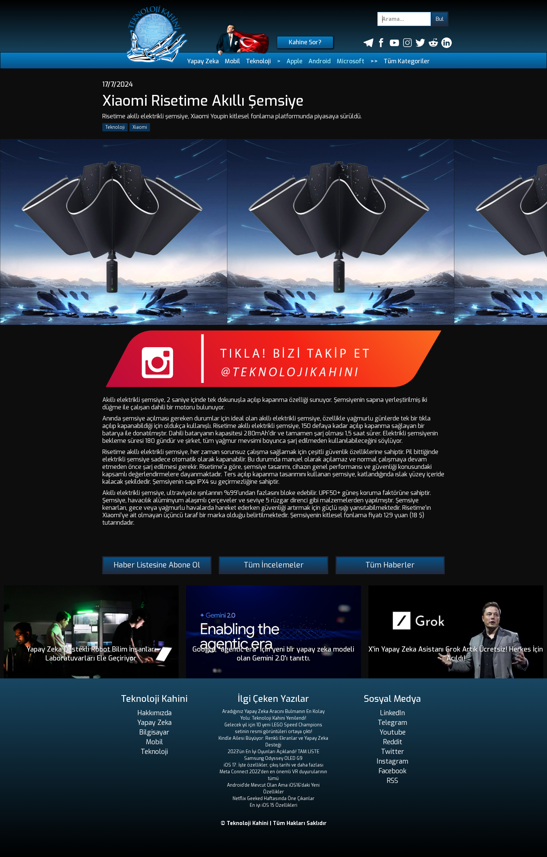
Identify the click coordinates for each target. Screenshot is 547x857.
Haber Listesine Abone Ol (156, 565)
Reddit (392, 742)
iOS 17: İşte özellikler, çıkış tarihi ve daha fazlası (273, 765)
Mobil (232, 61)
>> (374, 61)
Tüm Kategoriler (407, 61)
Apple (295, 61)
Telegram (392, 722)
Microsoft (350, 61)
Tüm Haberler (390, 565)
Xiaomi (139, 127)
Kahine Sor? (305, 42)
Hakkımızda (154, 713)
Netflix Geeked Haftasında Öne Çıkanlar (273, 799)
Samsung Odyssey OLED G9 (273, 758)
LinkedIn (392, 713)
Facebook (392, 771)
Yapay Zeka (203, 61)
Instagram (392, 761)
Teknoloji (258, 61)
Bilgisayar (154, 732)
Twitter (392, 751)
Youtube (393, 732)
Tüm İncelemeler (274, 565)
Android (319, 61)
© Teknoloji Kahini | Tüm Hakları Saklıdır (274, 823)
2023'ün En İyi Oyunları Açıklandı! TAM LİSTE (273, 752)
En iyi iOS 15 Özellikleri (273, 805)
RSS (392, 780)
